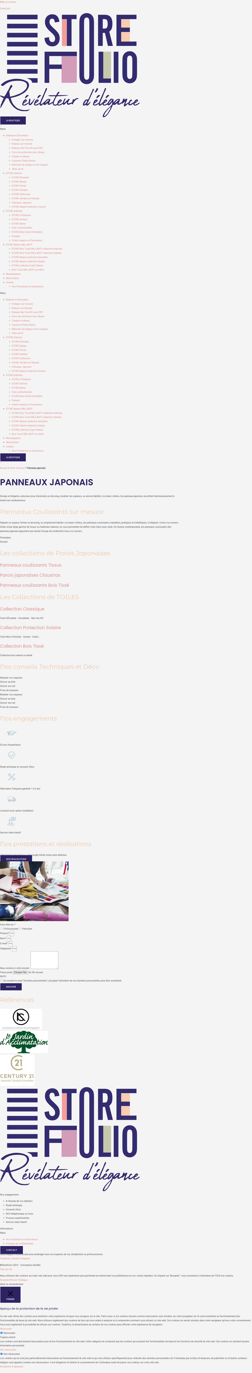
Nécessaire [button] (6, 1328)
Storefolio (5, 8)
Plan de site (6, 1269)
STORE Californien (21, 194)
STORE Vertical (19, 219)
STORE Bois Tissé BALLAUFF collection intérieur (37, 253)
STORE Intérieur (14, 173)
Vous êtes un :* (7, 924)
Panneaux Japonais (22, 202)
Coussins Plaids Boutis (24, 160)
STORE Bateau (19, 181)
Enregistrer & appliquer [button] (11, 1366)
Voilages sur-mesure (22, 139)
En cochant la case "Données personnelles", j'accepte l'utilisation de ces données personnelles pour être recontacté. (63, 980)
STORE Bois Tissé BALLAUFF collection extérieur (37, 248)
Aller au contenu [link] (8, 2)
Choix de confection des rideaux (28, 152)
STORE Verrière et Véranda (25, 198)
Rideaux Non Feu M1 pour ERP (27, 148)
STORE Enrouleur (20, 177)
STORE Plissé (19, 185)
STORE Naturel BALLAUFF (19, 244)
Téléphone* (6, 948)
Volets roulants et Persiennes (27, 240)
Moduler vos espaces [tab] (11, 677)
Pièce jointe (6, 972)
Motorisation (12, 278)
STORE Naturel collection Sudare (28, 261)
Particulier (27, 928)
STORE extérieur (14, 211)
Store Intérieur (17, 468)
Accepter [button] (4, 1280)
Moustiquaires (13, 274)
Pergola (16, 236)
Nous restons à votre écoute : (15, 968)
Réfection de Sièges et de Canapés (30, 164)
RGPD (3, 976)
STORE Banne (19, 223)
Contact (10, 282)
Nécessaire (9, 1333)
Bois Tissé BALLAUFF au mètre (28, 269)
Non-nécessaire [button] (8, 1349)
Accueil (3, 468)
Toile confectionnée (22, 227)
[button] (126, 129)
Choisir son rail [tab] (7, 686)
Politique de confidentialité (19, 1243)
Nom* (3, 938)
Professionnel (11, 928)
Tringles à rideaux (21, 156)
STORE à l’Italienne (21, 215)
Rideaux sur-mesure (22, 143)
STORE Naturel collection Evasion (29, 206)
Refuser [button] (13, 1280)
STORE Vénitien (20, 190)
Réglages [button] (23, 1280)
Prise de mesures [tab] (9, 690)
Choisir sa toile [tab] (7, 681)
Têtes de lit (17, 169)
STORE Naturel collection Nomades (30, 257)
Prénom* (5, 933)
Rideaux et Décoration (17, 135)
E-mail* (4, 943)
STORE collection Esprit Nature (27, 265)
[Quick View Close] (1, 1370)
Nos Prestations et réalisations (28, 286)
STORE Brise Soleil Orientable (27, 232)
